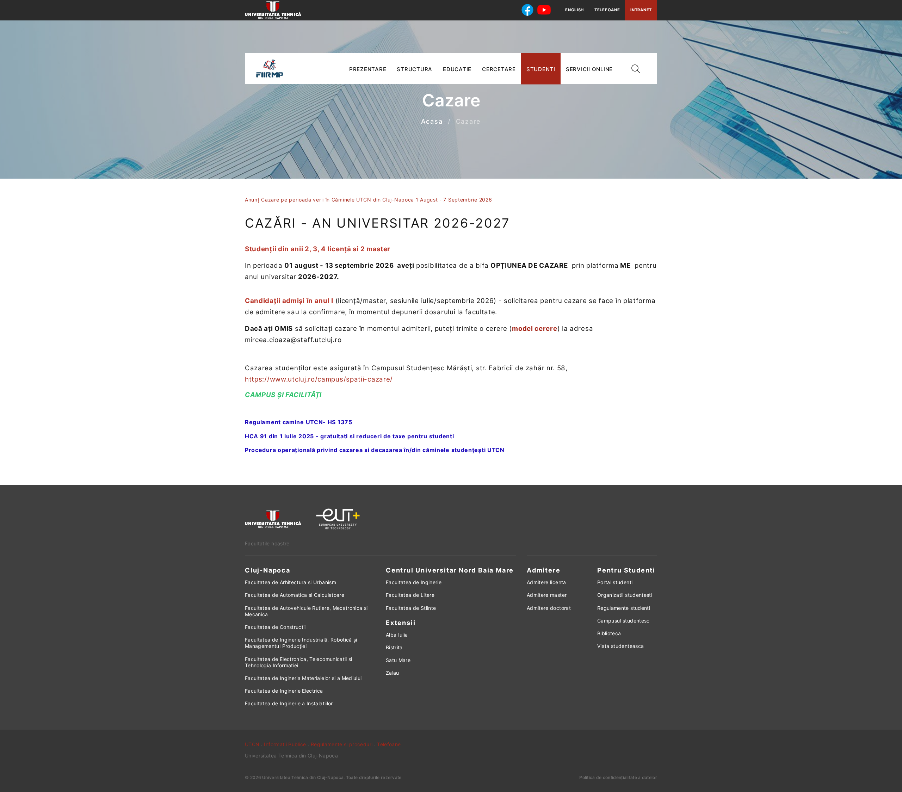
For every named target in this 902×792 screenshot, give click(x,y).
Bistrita (394, 647)
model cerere (534, 328)
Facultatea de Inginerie (413, 582)
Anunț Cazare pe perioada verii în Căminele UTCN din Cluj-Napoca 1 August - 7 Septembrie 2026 (368, 200)
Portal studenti (614, 582)
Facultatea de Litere (410, 595)
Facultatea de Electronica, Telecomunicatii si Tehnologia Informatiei (298, 662)
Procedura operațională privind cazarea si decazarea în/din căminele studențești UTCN (375, 449)
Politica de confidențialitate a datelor (618, 777)
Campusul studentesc (623, 621)
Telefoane (607, 9)
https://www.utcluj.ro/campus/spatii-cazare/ (319, 379)
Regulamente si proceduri (341, 744)
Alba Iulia (397, 635)
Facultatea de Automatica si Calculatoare (294, 595)
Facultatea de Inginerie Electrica (284, 691)
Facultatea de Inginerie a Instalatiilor (289, 703)
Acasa (432, 121)
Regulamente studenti (623, 608)
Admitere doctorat (549, 608)
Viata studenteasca (620, 646)
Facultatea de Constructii (275, 627)
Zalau (392, 673)
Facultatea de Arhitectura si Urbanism (290, 582)
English (574, 9)
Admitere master (547, 595)
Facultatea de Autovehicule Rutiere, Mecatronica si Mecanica (306, 611)
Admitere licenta (546, 582)
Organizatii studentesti (624, 595)
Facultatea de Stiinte (411, 608)
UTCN (252, 744)
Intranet (641, 9)
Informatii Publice (285, 744)
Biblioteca (609, 633)
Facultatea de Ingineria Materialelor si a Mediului (303, 678)
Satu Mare (398, 660)
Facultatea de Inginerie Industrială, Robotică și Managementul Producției (301, 643)
